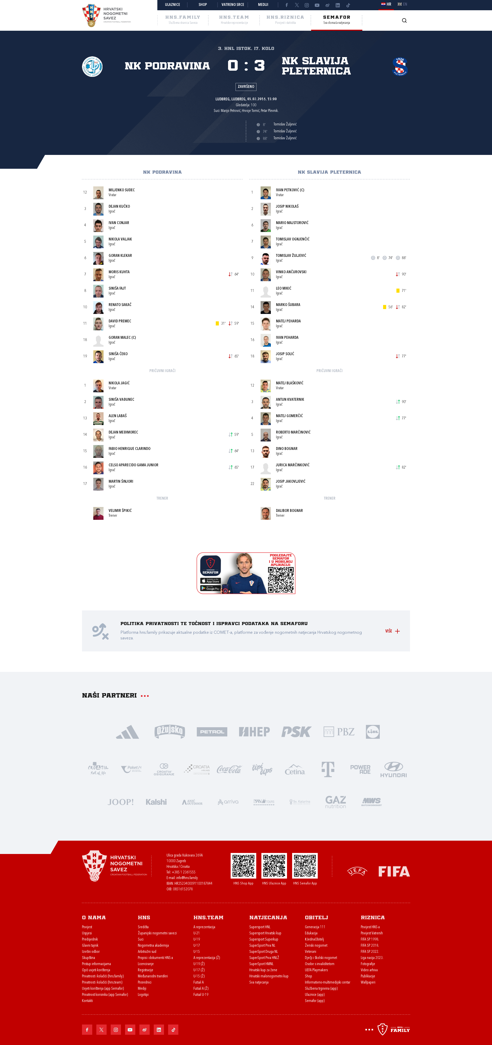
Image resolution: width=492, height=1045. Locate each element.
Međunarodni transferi (153, 976)
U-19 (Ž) (198, 964)
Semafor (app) (314, 1001)
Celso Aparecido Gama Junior (133, 465)
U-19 (196, 940)
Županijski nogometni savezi (157, 933)
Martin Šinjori (121, 482)
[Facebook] (286, 5)
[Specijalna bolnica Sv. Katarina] (300, 801)
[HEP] (254, 731)
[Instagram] (307, 5)
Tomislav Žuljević (291, 256)
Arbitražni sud (147, 952)
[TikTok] (348, 5)
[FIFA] (394, 871)
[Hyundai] (393, 769)
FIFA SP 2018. (370, 946)
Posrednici (144, 983)
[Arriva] (228, 801)
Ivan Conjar (119, 223)
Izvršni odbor (91, 952)
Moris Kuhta (119, 272)
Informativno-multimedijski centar (327, 983)
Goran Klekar (120, 256)
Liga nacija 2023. (372, 958)
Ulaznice (172, 5)
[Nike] (127, 731)
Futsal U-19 (200, 995)
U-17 (196, 946)
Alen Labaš (118, 416)
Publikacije (368, 976)
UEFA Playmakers (316, 970)
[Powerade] (360, 769)
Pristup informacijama (96, 964)
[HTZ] (98, 769)
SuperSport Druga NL (263, 952)
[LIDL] (373, 731)
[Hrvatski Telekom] (328, 769)
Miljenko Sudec (122, 190)
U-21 (196, 933)
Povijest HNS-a (370, 927)
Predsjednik (90, 940)
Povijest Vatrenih (372, 933)
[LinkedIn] (338, 5)
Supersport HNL (259, 927)
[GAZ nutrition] (336, 801)
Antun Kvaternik (290, 400)
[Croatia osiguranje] (164, 769)
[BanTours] (264, 801)
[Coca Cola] (229, 769)
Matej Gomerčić (289, 416)
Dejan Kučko (119, 207)
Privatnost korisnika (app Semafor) (105, 995)
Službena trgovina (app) (321, 989)
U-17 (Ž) (198, 970)
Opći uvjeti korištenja (96, 970)
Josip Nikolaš (287, 207)
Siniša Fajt (117, 289)
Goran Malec (120, 338)
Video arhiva (369, 970)
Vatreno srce (233, 5)
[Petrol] (212, 731)
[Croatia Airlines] (196, 769)
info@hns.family (187, 878)
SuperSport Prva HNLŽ (264, 958)
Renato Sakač (120, 305)
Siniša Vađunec (121, 400)
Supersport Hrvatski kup (265, 933)
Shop (203, 5)
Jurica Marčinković (293, 465)
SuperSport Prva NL (262, 946)
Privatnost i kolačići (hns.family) (103, 976)
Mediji (263, 5)
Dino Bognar (287, 449)
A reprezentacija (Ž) (206, 958)
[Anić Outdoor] (192, 801)
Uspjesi (87, 933)
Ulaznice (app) (314, 995)
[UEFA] (357, 871)
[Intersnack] (262, 769)
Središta (143, 927)
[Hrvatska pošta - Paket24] (131, 769)
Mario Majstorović (292, 223)
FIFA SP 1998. (370, 940)
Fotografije (368, 964)
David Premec (120, 321)
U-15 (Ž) (198, 976)
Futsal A (198, 983)
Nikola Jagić (119, 383)
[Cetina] (295, 769)
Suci (141, 940)
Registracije (145, 970)
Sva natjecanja (259, 983)
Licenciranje (146, 964)
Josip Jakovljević (290, 482)
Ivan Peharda (287, 338)
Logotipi (143, 995)
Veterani (310, 952)
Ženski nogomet (316, 946)
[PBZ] (339, 731)
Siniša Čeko (118, 354)
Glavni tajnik (90, 946)
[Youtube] (317, 5)
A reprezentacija (204, 927)
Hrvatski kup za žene (263, 970)
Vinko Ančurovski (291, 272)
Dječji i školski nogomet (321, 958)
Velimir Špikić (120, 511)
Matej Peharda (288, 321)
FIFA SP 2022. (370, 952)
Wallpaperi (368, 983)
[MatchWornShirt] (371, 801)
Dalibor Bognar (289, 511)
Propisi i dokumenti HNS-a (155, 958)
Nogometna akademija (153, 946)
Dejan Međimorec (123, 433)
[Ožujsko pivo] (170, 731)
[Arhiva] (404, 20)
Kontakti (87, 1001)
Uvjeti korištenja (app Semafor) (103, 989)
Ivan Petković (287, 190)
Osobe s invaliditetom (319, 964)
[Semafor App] (246, 592)
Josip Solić (285, 354)
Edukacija (311, 933)
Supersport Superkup (263, 940)
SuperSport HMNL (261, 964)
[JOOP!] (120, 801)
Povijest (87, 927)
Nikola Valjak (120, 239)
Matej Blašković (289, 383)
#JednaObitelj (314, 940)
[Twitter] (297, 5)
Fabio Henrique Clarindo (129, 449)
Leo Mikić (283, 289)
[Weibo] (327, 5)
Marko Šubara (288, 305)
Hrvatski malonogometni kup (269, 976)
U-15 (196, 952)
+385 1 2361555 (184, 872)
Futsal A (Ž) (200, 989)
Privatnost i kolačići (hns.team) (102, 983)
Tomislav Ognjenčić (293, 239)
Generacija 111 (315, 927)
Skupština (88, 958)
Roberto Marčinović (293, 433)
